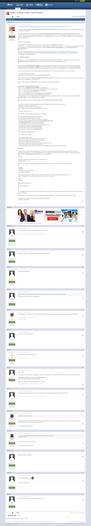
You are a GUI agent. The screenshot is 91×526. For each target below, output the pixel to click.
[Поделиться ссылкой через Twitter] (6, 515)
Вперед (17, 16)
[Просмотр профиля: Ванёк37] (12, 314)
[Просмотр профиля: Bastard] (12, 254)
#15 (82, 494)
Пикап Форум (8, 521)
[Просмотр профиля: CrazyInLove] (12, 28)
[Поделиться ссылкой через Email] (16, 515)
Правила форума (25, 8)
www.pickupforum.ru (10, 8)
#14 (82, 472)
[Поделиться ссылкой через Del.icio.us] (10, 515)
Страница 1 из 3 (9, 16)
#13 (82, 450)
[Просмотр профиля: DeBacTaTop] (12, 456)
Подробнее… (20, 156)
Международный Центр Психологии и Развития (47, 51)
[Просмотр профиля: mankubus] (12, 435)
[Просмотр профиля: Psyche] (12, 295)
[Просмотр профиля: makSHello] (12, 232)
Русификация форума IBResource (79, 523)
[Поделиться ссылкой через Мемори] (13, 515)
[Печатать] (18, 515)
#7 (82, 329)
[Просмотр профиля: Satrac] (12, 273)
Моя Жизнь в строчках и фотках (23, 482)
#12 (82, 430)
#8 (82, 349)
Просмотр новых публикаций (76, 8)
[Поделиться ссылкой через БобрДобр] (15, 515)
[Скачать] (20, 515)
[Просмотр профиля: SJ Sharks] (12, 335)
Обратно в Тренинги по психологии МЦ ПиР (77, 512)
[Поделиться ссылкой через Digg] (8, 515)
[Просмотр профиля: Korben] (12, 499)
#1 (82, 22)
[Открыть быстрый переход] (84, 8)
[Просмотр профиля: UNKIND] (12, 479)
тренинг (35, 374)
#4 (82, 267)
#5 (82, 289)
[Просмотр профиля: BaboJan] (12, 353)
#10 (82, 388)
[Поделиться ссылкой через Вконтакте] (12, 515)
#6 (82, 309)
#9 (82, 367)
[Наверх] (45, 524)
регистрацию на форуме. (37, 223)
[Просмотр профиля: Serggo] (12, 372)
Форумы (18, 8)
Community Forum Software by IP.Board (68, 523)
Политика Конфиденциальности (80, 521)
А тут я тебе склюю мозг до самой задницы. (25, 445)
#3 (82, 249)
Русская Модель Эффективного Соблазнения (68, 51)
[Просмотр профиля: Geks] (12, 394)
